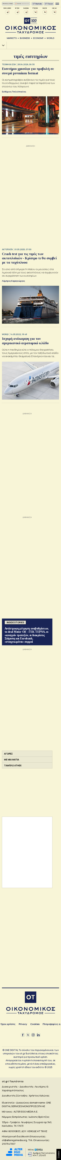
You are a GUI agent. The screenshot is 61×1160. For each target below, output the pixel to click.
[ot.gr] (30, 25)
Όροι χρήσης (7, 1024)
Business (25, 38)
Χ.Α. (2, 45)
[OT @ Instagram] (33, 1035)
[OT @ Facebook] (23, 1035)
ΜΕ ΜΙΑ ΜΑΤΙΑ (11, 759)
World (50, 38)
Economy (38, 38)
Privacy (23, 1024)
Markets (12, 38)
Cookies (34, 1024)
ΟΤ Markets (37, 4)
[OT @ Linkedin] (38, 1035)
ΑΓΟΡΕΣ (8, 753)
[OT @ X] (28, 1035)
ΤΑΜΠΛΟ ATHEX (12, 765)
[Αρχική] (30, 997)
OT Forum (49, 4)
